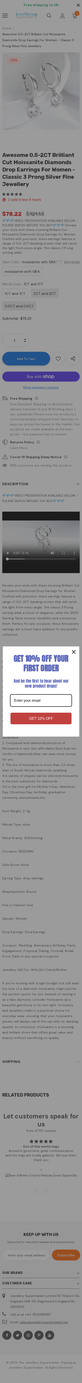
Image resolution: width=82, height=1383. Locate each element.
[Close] (73, 651)
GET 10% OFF (41, 718)
